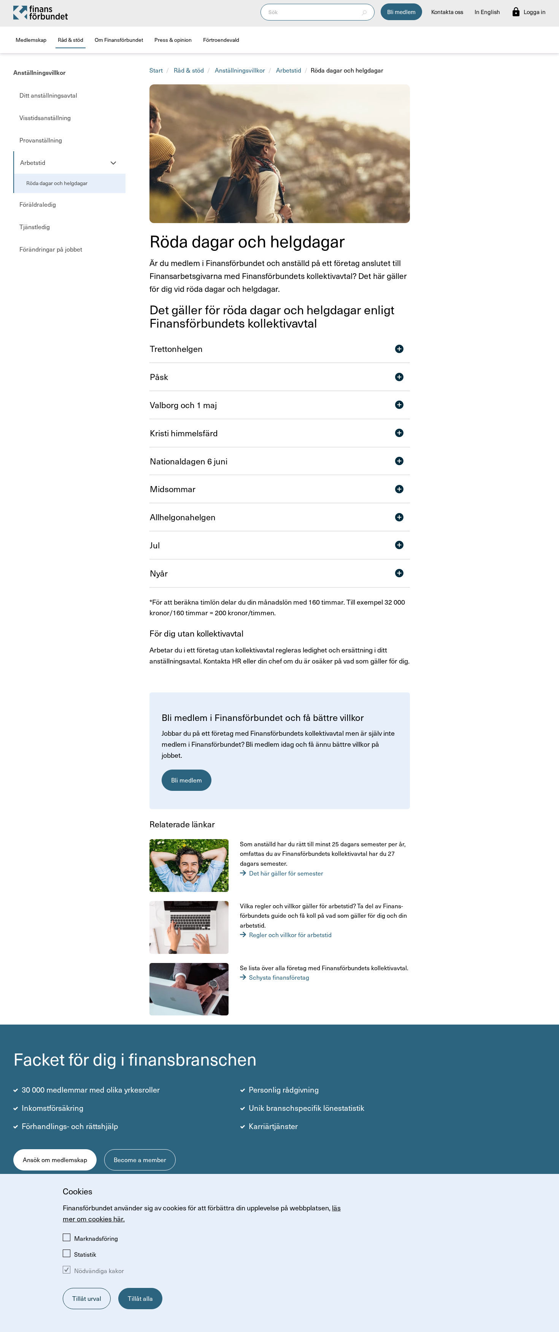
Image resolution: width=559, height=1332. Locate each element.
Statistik (85, 1254)
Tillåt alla (140, 1298)
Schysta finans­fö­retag (279, 977)
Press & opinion (173, 39)
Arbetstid (288, 70)
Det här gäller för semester (286, 873)
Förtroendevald (221, 39)
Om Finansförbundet (119, 39)
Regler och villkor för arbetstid (290, 935)
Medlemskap (31, 39)
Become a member (140, 1160)
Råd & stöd (70, 39)
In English (487, 12)
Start (156, 70)
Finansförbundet (41, 12)
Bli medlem (401, 12)
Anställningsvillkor (39, 72)
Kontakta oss (447, 12)
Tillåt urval (86, 1298)
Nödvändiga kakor (99, 1271)
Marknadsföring (96, 1238)
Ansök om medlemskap (55, 1160)
